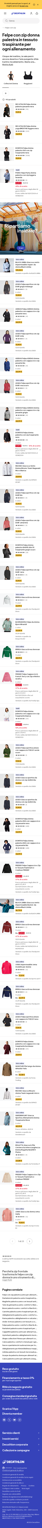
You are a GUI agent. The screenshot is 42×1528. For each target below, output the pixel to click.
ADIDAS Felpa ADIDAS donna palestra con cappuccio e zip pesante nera (27, 311)
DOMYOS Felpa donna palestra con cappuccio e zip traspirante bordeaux (27, 1043)
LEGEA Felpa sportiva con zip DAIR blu (27, 494)
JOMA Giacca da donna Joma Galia (27, 1213)
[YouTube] (14, 1420)
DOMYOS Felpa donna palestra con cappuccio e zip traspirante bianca (27, 713)
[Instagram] (19, 1420)
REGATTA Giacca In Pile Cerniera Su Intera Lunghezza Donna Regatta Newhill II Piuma (27, 1148)
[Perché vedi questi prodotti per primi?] (3, 99)
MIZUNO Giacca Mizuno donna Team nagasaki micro (27, 1092)
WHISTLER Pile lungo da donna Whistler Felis (28, 1067)
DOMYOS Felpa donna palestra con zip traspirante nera (27, 435)
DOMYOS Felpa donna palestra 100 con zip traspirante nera (24, 150)
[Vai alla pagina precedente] (12, 1241)
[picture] (7, 110)
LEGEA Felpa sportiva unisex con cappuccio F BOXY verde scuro (27, 750)
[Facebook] (4, 1420)
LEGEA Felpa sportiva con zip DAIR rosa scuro (27, 384)
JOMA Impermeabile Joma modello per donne (26, 966)
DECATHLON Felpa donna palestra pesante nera (26, 105)
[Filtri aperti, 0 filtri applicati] (5, 93)
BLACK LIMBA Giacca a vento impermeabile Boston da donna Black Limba (27, 905)
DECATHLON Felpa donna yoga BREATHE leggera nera (27, 127)
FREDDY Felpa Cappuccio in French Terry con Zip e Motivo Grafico (27, 676)
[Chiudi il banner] (38, 5)
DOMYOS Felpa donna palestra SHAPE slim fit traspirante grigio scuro (25, 547)
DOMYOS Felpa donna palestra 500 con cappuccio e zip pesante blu (27, 843)
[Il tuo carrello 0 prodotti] (37, 13)
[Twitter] (9, 1420)
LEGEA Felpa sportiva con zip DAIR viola (27, 335)
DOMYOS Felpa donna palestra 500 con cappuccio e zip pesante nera (27, 821)
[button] (40, 190)
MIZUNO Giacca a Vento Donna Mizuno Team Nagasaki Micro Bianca (28, 468)
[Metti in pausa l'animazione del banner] (34, 5)
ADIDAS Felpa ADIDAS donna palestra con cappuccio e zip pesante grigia (27, 410)
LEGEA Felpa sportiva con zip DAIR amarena (27, 521)
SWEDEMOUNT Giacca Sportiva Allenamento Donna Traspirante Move (27, 1117)
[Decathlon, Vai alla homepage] (18, 13)
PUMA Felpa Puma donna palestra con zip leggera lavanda (25, 175)
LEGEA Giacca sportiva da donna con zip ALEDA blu (26, 779)
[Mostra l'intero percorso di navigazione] (3, 28)
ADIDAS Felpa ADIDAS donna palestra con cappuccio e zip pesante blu (27, 360)
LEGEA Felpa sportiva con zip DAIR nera (27, 571)
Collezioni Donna (11, 84)
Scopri (21, 248)
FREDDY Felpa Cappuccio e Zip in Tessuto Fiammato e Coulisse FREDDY (28, 867)
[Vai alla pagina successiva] (29, 1241)
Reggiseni (28, 84)
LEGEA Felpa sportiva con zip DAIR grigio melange (27, 285)
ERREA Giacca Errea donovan (27, 597)
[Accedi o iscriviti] (31, 13)
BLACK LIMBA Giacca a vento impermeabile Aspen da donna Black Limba (27, 264)
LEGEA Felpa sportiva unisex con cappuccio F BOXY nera (27, 1018)
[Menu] (5, 13)
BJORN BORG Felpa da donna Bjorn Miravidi (27, 623)
